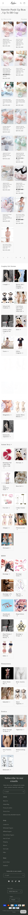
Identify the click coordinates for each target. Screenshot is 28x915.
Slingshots (6, 415)
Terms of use (6, 811)
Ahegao (5, 528)
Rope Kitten (20, 614)
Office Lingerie (18, 352)
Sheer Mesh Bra (6, 683)
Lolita (5, 373)
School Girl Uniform (6, 307)
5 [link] (24, 257)
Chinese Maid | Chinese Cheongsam (20, 375)
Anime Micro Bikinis (20, 415)
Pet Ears (18, 463)
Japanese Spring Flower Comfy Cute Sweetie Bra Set (20, 127)
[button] (3, 3)
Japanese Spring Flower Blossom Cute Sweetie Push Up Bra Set (20, 155)
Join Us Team (6, 862)
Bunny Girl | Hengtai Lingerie (20, 286)
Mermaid (6, 548)
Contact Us (6, 824)
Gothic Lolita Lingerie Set (7, 330)
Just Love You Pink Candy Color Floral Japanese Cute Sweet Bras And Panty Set (7, 71)
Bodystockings (20, 750)
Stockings (19, 396)
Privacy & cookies (7, 808)
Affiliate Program (7, 831)
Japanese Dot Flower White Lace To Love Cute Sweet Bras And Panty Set (20, 186)
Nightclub (19, 730)
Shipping (5, 842)
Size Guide (5, 849)
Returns (5, 845)
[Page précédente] (3, 257)
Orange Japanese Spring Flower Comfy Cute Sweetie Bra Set (7, 128)
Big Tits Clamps (18, 595)
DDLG (4, 656)
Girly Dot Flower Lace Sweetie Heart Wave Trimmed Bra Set (7, 101)
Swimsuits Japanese (6, 436)
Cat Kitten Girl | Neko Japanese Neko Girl (19, 308)
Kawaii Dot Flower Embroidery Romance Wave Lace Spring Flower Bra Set (7, 217)
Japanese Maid (6, 397)
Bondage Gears (19, 575)
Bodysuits (6, 770)
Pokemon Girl (20, 528)
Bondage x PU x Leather (7, 595)
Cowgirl (5, 284)
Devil (17, 330)
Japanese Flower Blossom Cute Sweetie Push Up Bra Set (7, 155)
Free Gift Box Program (8, 835)
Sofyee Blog (6, 804)
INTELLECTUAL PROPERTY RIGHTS (11, 814)
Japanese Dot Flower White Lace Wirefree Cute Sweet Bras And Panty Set (7, 42)
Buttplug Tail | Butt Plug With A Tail (7, 464)
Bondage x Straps (19, 635)
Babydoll (5, 702)
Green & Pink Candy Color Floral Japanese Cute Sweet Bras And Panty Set (20, 71)
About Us (5, 801)
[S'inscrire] (23, 792)
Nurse (5, 351)
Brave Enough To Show (7, 730)
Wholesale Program (8, 828)
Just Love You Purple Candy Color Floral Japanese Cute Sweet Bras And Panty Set (19, 42)
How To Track (6, 838)
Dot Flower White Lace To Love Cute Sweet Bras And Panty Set (20, 216)
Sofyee (7, 910)
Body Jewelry (20, 682)
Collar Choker (20, 508)
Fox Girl (5, 508)
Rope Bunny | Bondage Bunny (7, 635)
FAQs (4, 852)
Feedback (5, 865)
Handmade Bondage (6, 615)
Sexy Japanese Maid (6, 487)
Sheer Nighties (19, 703)
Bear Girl (19, 486)
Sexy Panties (7, 750)
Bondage (5, 574)
